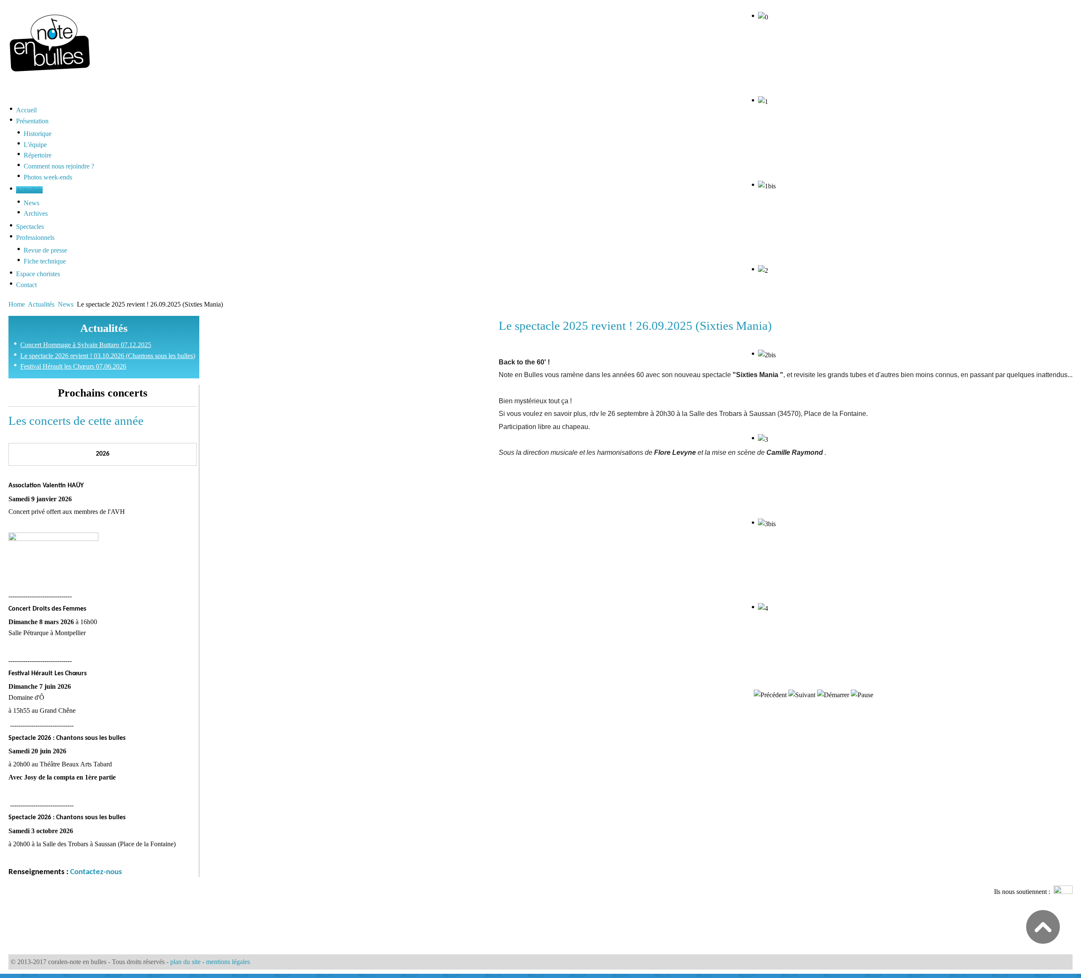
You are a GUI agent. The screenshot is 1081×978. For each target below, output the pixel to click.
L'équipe (35, 144)
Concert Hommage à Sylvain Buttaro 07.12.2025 (85, 344)
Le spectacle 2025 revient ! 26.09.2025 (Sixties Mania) (635, 325)
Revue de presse (45, 250)
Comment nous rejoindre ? (59, 166)
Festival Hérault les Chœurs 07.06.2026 (73, 366)
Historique (38, 133)
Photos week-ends (48, 177)
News (31, 202)
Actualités (41, 304)
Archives (36, 213)
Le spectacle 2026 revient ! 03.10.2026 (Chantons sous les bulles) (107, 355)
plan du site (185, 961)
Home (16, 304)
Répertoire (38, 155)
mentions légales (228, 961)
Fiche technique (45, 261)
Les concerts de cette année (76, 420)
